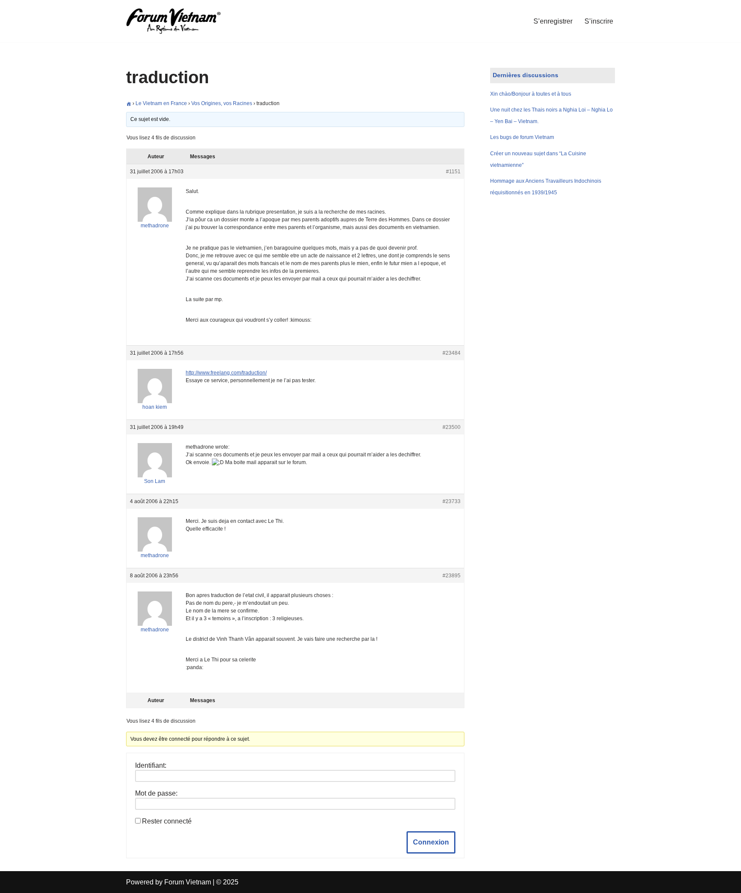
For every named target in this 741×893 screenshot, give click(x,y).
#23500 (452, 427)
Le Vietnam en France (161, 103)
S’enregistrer (552, 21)
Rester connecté (167, 821)
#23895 (452, 576)
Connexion (431, 842)
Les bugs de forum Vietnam (522, 137)
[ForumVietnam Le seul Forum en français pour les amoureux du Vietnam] (179, 21)
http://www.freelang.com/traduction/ (226, 373)
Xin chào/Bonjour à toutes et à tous (530, 94)
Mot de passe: (156, 793)
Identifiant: (150, 765)
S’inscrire (598, 21)
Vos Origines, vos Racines (221, 103)
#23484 (452, 353)
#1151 (453, 172)
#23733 (452, 501)
